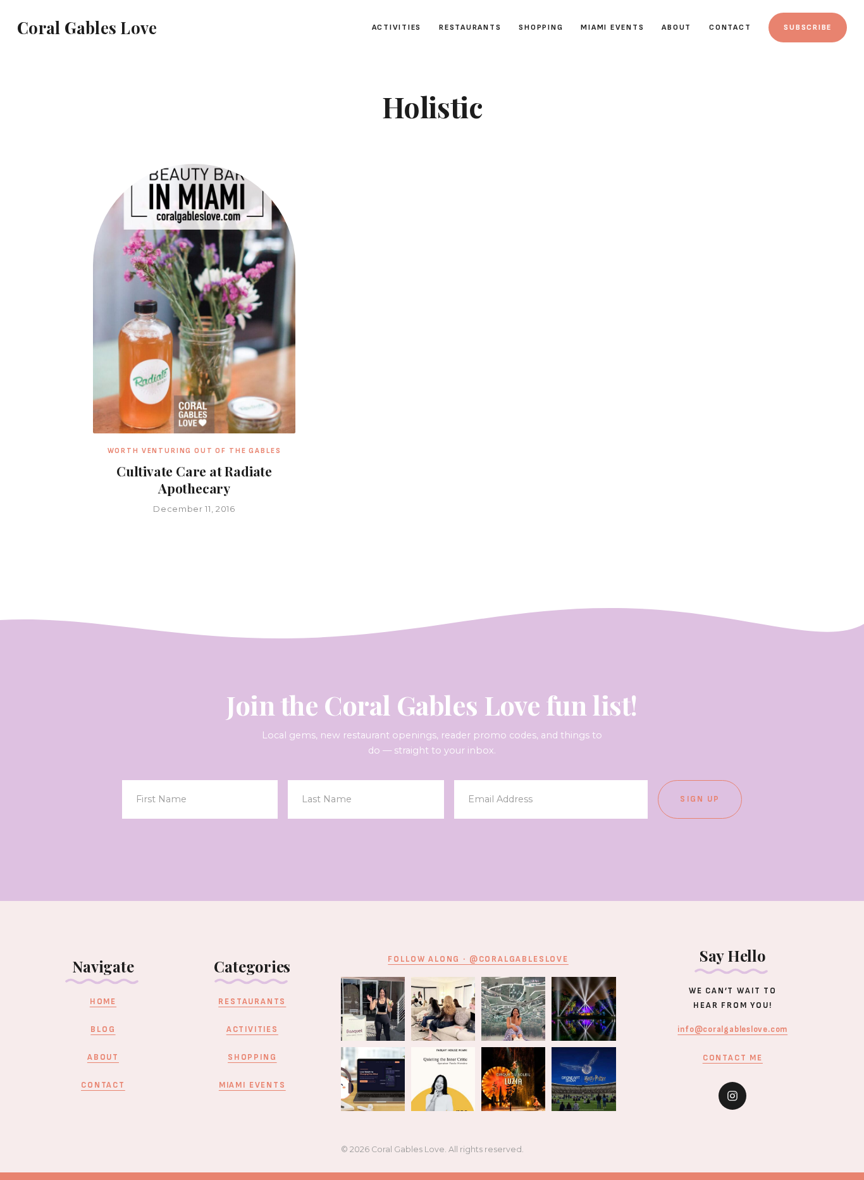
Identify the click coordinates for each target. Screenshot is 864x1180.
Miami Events (612, 27)
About (676, 27)
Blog (102, 1029)
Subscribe (808, 27)
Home (103, 1002)
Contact (730, 27)
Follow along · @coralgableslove (478, 959)
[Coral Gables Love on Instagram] (732, 1096)
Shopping (541, 27)
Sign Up (700, 799)
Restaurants (470, 27)
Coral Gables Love (87, 27)
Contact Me (733, 1058)
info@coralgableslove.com (732, 1029)
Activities (397, 27)
